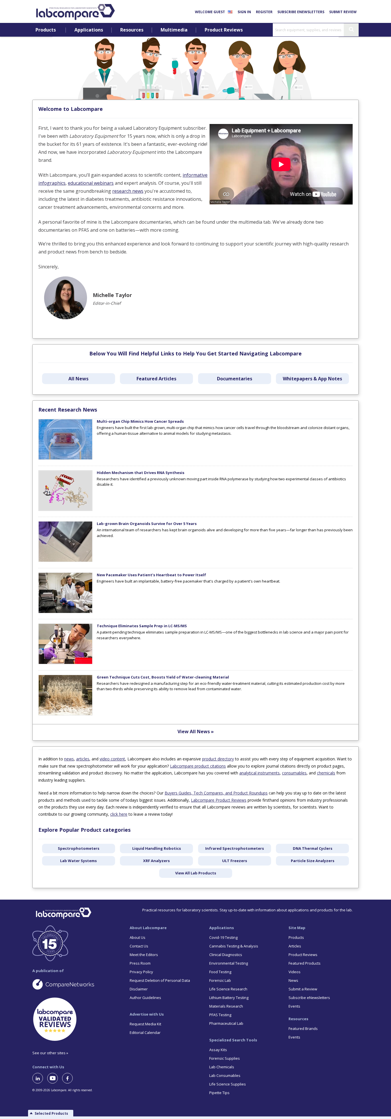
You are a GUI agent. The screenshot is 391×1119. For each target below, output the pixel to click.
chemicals (326, 773)
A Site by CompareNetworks (76, 984)
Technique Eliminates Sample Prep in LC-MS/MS (142, 625)
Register (264, 11)
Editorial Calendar (145, 1032)
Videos (295, 971)
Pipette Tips (219, 1092)
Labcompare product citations (198, 766)
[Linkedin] (39, 1078)
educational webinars (91, 183)
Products (45, 30)
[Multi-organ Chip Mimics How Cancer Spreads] (65, 458)
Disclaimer (139, 989)
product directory (218, 759)
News (293, 980)
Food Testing (220, 971)
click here (118, 814)
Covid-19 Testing (223, 937)
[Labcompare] (75, 11)
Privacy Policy (141, 971)
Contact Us (139, 946)
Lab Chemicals (221, 1066)
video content (112, 759)
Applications (88, 30)
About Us (137, 937)
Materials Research (226, 1006)
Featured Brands (303, 1028)
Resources (131, 30)
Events (294, 1006)
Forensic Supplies (224, 1058)
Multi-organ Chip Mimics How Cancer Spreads (140, 421)
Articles (295, 946)
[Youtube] (54, 1078)
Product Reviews (224, 30)
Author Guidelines (145, 997)
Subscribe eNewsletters (300, 11)
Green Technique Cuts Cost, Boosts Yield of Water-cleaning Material (163, 677)
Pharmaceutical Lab (226, 1023)
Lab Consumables (224, 1075)
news (69, 759)
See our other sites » (50, 1052)
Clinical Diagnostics (225, 954)
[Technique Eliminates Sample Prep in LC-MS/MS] (65, 662)
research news (127, 191)
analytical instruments (259, 773)
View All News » (195, 731)
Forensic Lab (220, 980)
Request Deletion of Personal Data (160, 980)
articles (82, 759)
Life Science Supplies (227, 1084)
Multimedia (174, 30)
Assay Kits (218, 1049)
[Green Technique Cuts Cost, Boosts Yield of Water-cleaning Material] (65, 714)
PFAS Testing (220, 1014)
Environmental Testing (228, 963)
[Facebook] (69, 1078)
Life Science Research (228, 989)
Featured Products (305, 963)
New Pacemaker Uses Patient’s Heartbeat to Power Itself (151, 574)
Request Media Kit (145, 1023)
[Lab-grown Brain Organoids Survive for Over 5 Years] (65, 560)
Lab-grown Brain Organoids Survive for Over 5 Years (147, 523)
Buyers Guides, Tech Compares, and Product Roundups (216, 793)
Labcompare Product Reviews (218, 800)
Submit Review (343, 11)
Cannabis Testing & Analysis (233, 946)
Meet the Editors (144, 954)
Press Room (140, 963)
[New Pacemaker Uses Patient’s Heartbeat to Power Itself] (65, 611)
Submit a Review (303, 989)
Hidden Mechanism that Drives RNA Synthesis (140, 472)
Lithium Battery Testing (228, 997)
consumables (294, 773)
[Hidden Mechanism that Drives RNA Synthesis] (65, 509)
